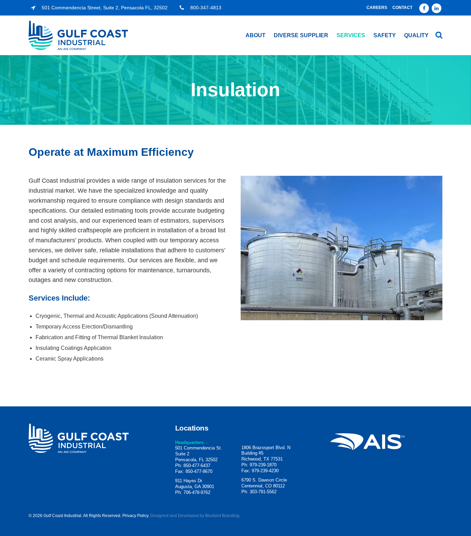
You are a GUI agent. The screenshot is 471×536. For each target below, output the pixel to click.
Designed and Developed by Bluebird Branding (194, 515)
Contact (402, 7)
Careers (377, 7)
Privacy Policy (135, 515)
